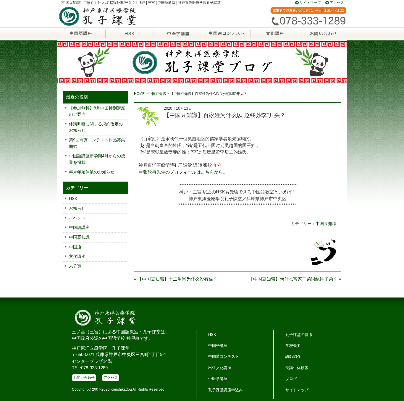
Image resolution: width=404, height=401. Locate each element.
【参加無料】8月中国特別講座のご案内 (97, 111)
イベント (77, 218)
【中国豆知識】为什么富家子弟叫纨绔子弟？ (293, 279)
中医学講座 (178, 37)
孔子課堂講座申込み (225, 390)
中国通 (226, 37)
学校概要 (293, 345)
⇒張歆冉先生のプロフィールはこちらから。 (183, 171)
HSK (129, 37)
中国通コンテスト (223, 356)
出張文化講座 (219, 368)
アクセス (337, 3)
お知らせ (77, 208)
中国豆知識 (157, 94)
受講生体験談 (296, 368)
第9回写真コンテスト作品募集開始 (97, 143)
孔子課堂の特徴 (298, 334)
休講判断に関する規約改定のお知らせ (96, 127)
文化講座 (274, 37)
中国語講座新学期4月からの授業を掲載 (97, 159)
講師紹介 (293, 356)
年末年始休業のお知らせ (91, 171)
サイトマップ (310, 3)
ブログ (291, 378)
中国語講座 (81, 37)
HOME (139, 94)
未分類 (75, 266)
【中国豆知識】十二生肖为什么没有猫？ (177, 279)
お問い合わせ (323, 37)
